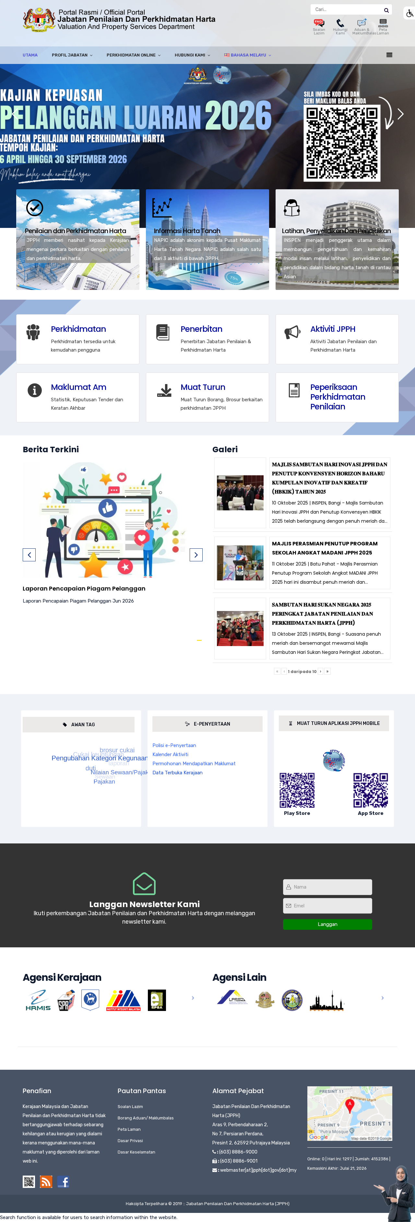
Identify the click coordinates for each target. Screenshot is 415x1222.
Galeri (225, 449)
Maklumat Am (78, 387)
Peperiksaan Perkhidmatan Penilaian (337, 396)
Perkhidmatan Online (131, 55)
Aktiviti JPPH (332, 329)
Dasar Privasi (130, 1140)
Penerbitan (201, 329)
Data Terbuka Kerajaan (177, 773)
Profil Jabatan (70, 55)
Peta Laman (383, 31)
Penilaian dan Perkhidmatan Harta (75, 230)
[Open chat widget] (394, 1194)
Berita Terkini (51, 449)
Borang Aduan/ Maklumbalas (146, 1118)
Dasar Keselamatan (136, 1152)
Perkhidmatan (78, 329)
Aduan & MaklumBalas (364, 31)
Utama (30, 55)
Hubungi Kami (340, 31)
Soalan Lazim (319, 31)
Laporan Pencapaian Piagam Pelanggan (84, 588)
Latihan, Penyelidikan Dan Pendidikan (336, 230)
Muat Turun (203, 387)
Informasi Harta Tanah (187, 230)
